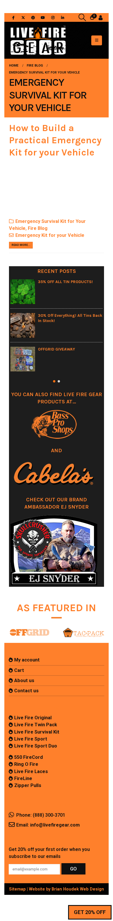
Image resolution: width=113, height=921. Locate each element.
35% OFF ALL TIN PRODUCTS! (65, 281)
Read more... (21, 244)
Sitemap (17, 889)
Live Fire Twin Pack (35, 724)
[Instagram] (53, 17)
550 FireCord (28, 757)
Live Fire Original (33, 717)
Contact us (26, 690)
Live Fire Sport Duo (35, 746)
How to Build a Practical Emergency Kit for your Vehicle (55, 140)
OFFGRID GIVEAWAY (56, 349)
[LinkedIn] (63, 17)
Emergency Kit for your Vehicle (49, 235)
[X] (23, 17)
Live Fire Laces (31, 771)
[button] (82, 17)
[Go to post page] (22, 291)
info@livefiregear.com (55, 825)
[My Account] (100, 17)
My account (27, 660)
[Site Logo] (38, 40)
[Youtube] (43, 17)
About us (24, 680)
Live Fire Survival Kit (36, 732)
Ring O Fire (26, 764)
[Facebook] (13, 17)
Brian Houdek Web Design (78, 889)
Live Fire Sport (30, 739)
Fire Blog (38, 228)
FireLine (23, 778)
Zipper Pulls (27, 785)
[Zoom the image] (29, 628)
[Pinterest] (33, 17)
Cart (19, 670)
